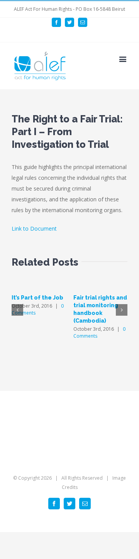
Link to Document (34, 228)
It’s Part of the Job (37, 298)
